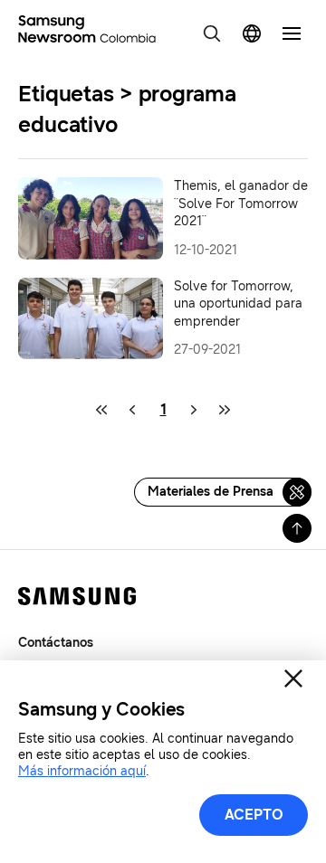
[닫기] (293, 678)
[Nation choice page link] (251, 33)
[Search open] (212, 33)
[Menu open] (291, 33)
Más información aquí (82, 771)
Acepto (254, 814)
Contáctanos (55, 642)
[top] (297, 528)
